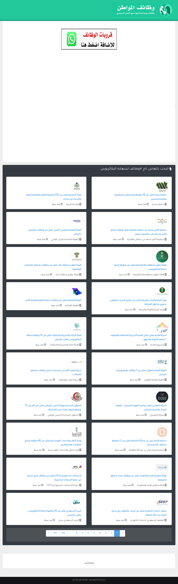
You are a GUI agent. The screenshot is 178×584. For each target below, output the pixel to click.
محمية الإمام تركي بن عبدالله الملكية (146, 450)
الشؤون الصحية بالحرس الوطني (63, 415)
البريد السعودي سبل (68, 520)
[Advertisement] (89, 81)
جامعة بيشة (158, 204)
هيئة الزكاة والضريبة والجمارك (64, 345)
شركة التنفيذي (156, 415)
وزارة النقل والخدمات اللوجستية (63, 450)
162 (63, 533)
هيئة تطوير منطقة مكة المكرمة (148, 275)
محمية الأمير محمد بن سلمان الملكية (145, 239)
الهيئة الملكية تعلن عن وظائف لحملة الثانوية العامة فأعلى (53, 300)
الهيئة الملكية (72, 305)
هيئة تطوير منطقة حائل (67, 275)
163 (55, 533)
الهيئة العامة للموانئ (153, 380)
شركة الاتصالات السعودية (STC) (62, 485)
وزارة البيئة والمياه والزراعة (151, 310)
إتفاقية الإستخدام (80, 580)
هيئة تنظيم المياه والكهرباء (150, 485)
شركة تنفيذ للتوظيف (68, 380)
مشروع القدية (157, 345)
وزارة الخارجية (72, 204)
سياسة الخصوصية (97, 580)
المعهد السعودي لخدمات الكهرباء (147, 520)
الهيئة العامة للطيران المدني (65, 239)
